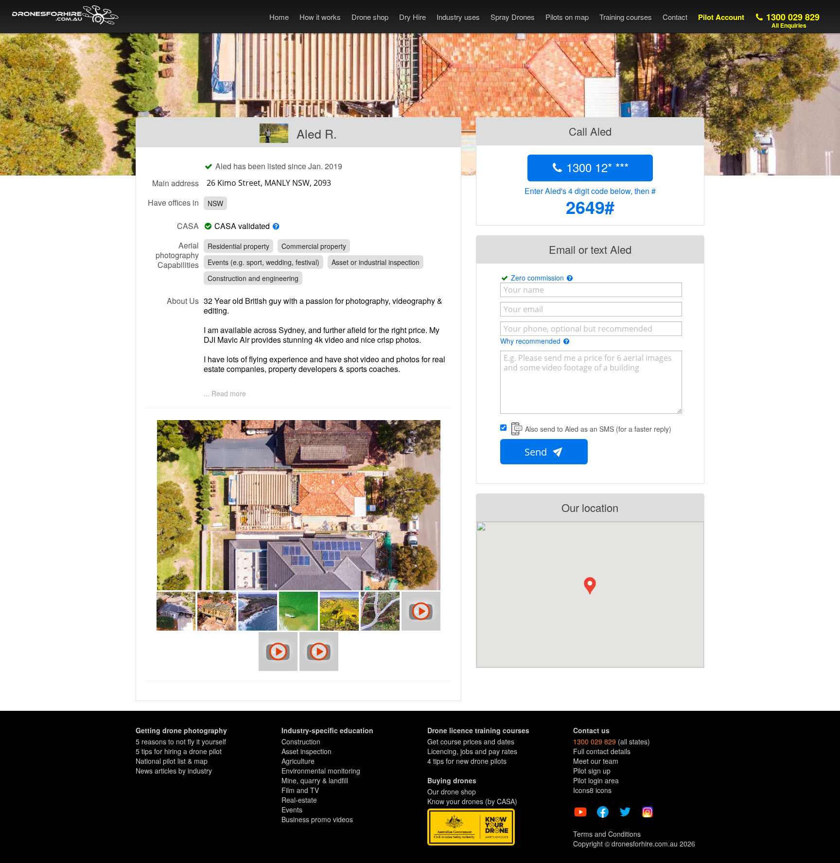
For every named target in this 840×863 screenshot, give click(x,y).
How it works (320, 17)
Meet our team (595, 761)
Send (537, 451)
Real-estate (299, 800)
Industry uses (458, 17)
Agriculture (298, 761)
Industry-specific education (327, 730)
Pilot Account (721, 17)
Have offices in (173, 202)
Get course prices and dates (470, 741)
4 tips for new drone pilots (467, 761)
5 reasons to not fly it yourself (181, 741)
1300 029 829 (792, 20)
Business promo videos (317, 819)
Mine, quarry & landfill (314, 780)
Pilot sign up (592, 770)
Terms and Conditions (607, 834)
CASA (188, 225)
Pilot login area (596, 780)
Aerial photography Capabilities (177, 255)
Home (279, 17)
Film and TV (300, 790)
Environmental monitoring (320, 770)
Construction (300, 741)
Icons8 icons (592, 790)
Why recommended (531, 341)
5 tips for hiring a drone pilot (179, 751)
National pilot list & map (172, 761)
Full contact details (601, 751)
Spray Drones (512, 17)
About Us (183, 300)
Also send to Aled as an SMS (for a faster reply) (598, 429)
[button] (590, 586)
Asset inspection (306, 751)
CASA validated (242, 226)
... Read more (225, 393)
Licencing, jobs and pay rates (472, 751)
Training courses (625, 17)
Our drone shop (451, 791)
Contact (675, 17)
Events (291, 809)
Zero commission (538, 277)
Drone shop (369, 17)
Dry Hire (412, 17)
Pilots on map (567, 17)
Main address (175, 182)
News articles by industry (174, 770)
